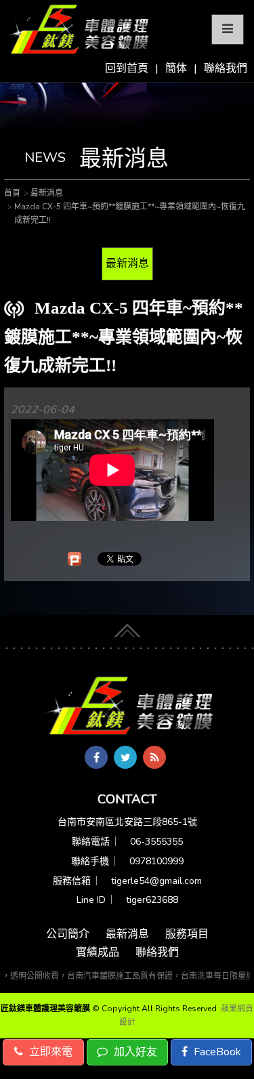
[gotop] (127, 627)
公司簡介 (67, 934)
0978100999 (156, 861)
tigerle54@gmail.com (156, 880)
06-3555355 (156, 841)
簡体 (176, 68)
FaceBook (216, 1051)
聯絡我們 (225, 68)
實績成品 (97, 952)
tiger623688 (152, 899)
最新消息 (127, 263)
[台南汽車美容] (76, 29)
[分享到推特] (125, 757)
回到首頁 (126, 68)
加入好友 (134, 1051)
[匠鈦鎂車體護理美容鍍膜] (127, 707)
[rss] (154, 757)
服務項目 (187, 934)
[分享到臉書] (96, 757)
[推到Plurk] (74, 559)
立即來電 (49, 1051)
